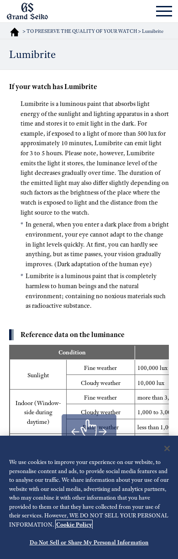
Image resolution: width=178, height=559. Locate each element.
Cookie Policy (74, 524)
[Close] (167, 448)
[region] (89, 497)
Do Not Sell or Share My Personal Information (89, 542)
